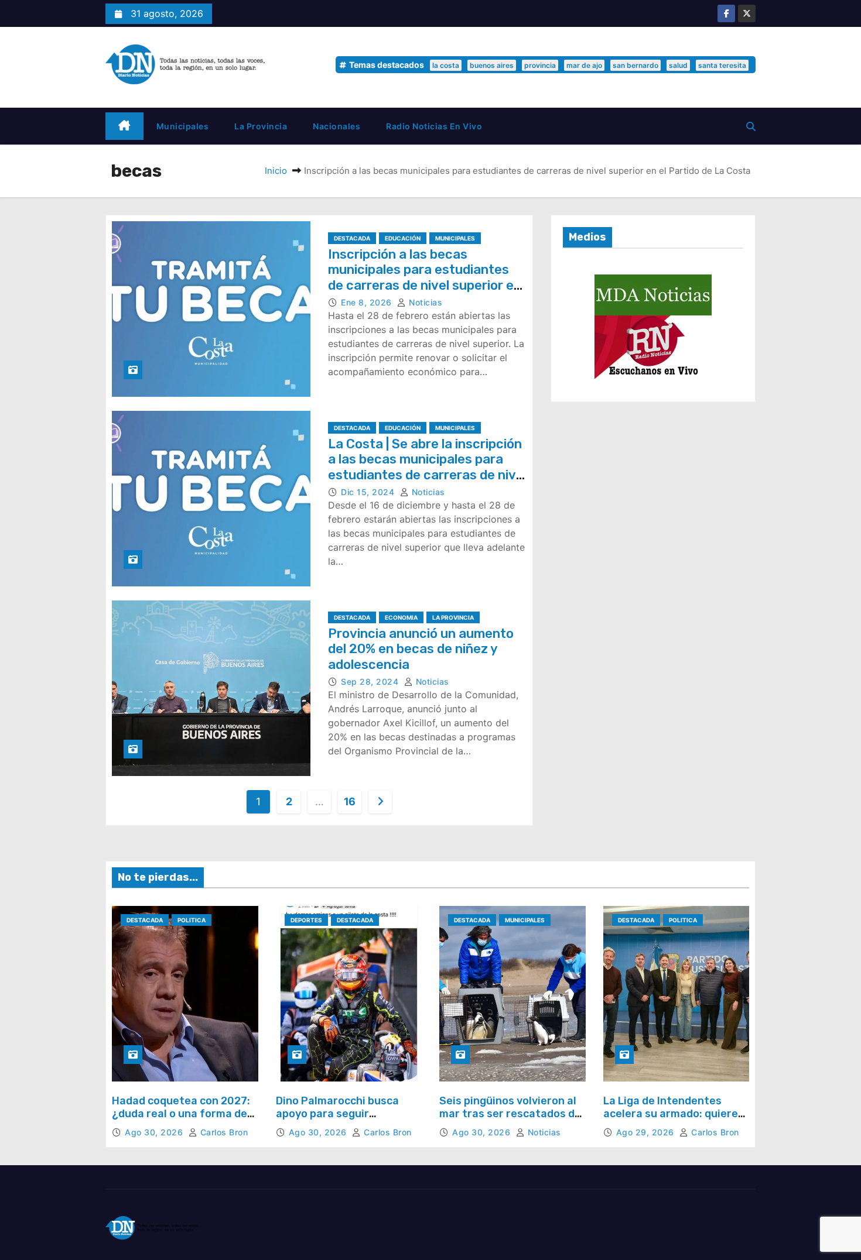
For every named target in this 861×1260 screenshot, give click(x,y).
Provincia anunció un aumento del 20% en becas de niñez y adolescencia (421, 649)
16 (350, 801)
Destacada (352, 238)
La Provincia (260, 126)
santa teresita (722, 65)
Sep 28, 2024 (371, 681)
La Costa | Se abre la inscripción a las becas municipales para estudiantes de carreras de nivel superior (427, 467)
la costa (445, 65)
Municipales (182, 126)
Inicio (276, 170)
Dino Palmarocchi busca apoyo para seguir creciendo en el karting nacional (337, 1119)
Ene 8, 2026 (367, 302)
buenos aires (492, 65)
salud (678, 65)
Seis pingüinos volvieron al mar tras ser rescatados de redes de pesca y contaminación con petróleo (512, 1119)
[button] (751, 126)
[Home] (124, 126)
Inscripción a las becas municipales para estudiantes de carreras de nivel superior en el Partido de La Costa (424, 277)
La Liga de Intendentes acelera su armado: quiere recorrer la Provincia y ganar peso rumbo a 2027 (670, 1119)
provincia (540, 65)
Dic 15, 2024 (369, 492)
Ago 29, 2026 (646, 1132)
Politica (191, 919)
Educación (403, 238)
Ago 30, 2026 (155, 1132)
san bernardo (635, 65)
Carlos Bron (222, 1132)
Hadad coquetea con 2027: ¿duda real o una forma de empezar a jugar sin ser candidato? (181, 1119)
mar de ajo (584, 65)
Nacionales (336, 126)
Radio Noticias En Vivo (434, 126)
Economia (401, 617)
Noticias (424, 302)
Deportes (306, 919)
